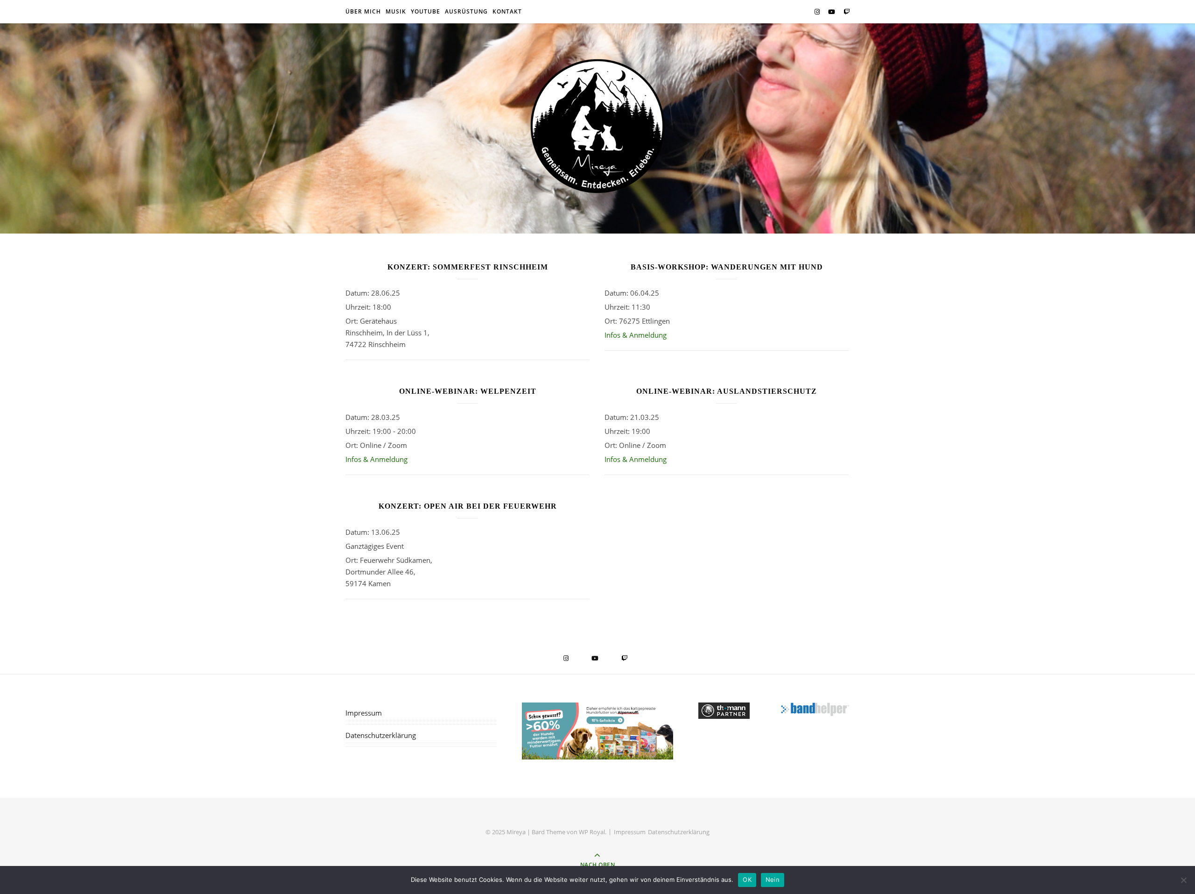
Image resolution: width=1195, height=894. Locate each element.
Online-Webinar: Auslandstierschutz (726, 391)
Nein (773, 879)
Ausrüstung (466, 11)
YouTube (425, 11)
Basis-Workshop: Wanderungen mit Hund (727, 267)
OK (747, 879)
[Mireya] (597, 126)
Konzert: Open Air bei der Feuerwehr (468, 506)
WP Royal (592, 832)
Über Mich (363, 11)
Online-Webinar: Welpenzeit (467, 391)
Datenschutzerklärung (380, 735)
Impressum (363, 712)
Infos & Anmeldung (636, 335)
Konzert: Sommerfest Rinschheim (467, 267)
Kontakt (507, 11)
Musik (396, 11)
